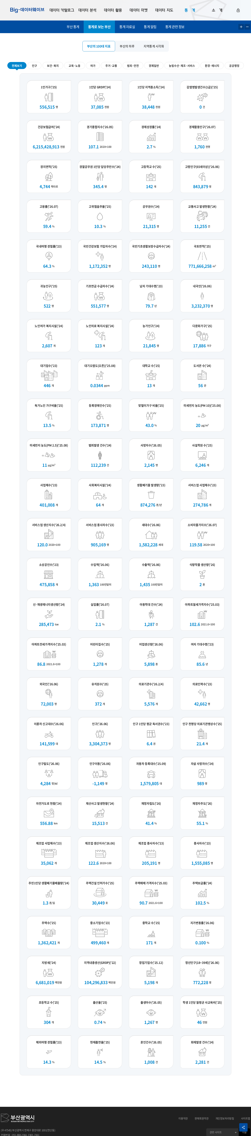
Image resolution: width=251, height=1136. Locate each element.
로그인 (238, 10)
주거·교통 (111, 66)
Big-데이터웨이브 (27, 10)
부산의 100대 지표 (99, 46)
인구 (34, 66)
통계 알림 (150, 26)
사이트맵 (245, 1118)
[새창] (17, 1118)
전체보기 (17, 66)
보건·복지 (53, 66)
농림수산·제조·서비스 (182, 66)
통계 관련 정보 (174, 26)
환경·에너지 (212, 66)
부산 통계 (73, 26)
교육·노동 (74, 66)
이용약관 (183, 1118)
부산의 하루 (127, 46)
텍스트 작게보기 (247, 27)
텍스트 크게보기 (241, 27)
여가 (92, 66)
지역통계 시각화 (154, 46)
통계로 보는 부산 (99, 26)
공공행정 (234, 66)
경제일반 (154, 66)
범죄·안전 (133, 66)
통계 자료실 (127, 26)
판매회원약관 (202, 1118)
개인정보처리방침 (224, 1118)
